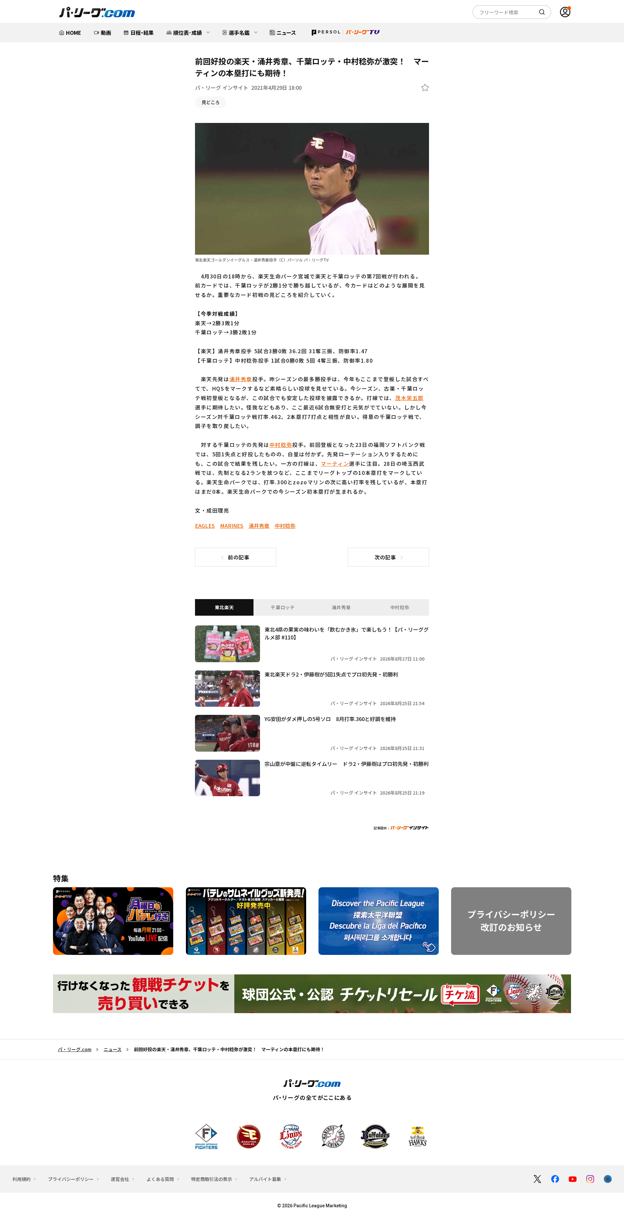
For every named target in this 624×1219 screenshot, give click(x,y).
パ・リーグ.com (74, 1049)
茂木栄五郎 (409, 398)
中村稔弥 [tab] (400, 607)
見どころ (211, 102)
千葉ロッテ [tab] (283, 607)
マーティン (335, 463)
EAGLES (205, 525)
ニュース (113, 1049)
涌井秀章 (240, 379)
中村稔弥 (280, 445)
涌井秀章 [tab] (341, 607)
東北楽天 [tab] (224, 607)
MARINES (231, 525)
